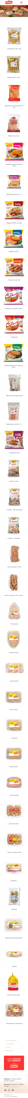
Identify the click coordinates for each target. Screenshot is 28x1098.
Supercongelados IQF (11, 1040)
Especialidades (9, 1043)
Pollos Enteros (9, 1050)
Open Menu (21, 2)
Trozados (8, 1047)
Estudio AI (14, 1096)
